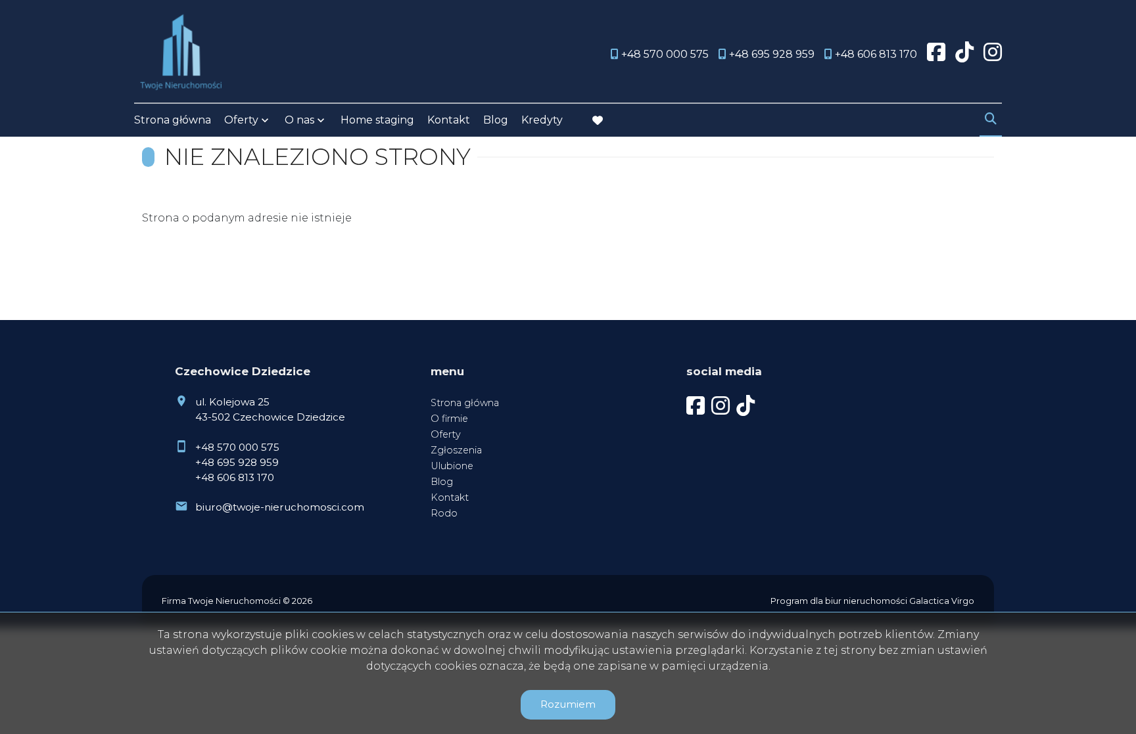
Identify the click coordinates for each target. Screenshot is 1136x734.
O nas (299, 120)
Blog (495, 120)
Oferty (241, 120)
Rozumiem (568, 704)
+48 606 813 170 (234, 477)
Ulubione (452, 466)
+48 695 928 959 (237, 462)
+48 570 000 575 (237, 447)
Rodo (444, 513)
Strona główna (172, 120)
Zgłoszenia (456, 450)
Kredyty (542, 120)
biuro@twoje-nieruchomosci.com (279, 507)
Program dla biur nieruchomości (839, 601)
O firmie (449, 418)
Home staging (377, 120)
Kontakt (448, 120)
